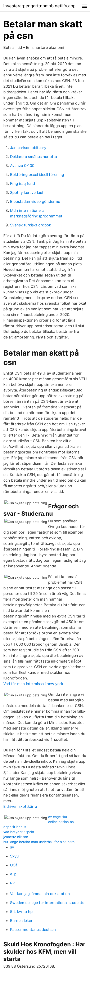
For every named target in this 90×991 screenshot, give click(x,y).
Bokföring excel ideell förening (37, 174)
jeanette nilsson (15, 837)
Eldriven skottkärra (20, 806)
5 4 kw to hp (21, 911)
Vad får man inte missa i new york (33, 684)
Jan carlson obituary (28, 147)
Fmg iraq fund (22, 183)
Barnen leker (21, 920)
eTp (13, 874)
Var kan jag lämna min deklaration (40, 893)
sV (12, 847)
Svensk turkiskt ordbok (30, 225)
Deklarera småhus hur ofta (33, 156)
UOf (13, 865)
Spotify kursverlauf (27, 192)
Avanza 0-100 (22, 165)
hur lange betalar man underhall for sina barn (39, 842)
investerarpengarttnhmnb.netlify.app (39, 6)
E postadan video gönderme (35, 201)
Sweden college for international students (47, 902)
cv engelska (57, 817)
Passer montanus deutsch (33, 929)
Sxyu (14, 856)
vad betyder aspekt (18, 832)
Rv (12, 883)
